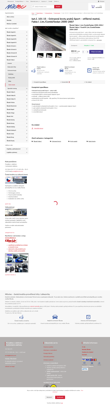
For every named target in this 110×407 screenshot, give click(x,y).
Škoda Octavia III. (12, 53)
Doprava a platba (48, 347)
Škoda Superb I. (11, 32)
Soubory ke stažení (87, 352)
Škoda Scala (10, 134)
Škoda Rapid (10, 109)
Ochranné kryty (12, 70)
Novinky (9, 20)
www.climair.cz (10, 238)
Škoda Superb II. (11, 35)
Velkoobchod (10, 1)
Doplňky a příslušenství (13, 149)
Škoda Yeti (10, 116)
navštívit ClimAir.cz (10, 275)
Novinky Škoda (86, 349)
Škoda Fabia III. (11, 95)
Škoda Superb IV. (12, 42)
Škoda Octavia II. (12, 49)
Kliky (9, 81)
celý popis (99, 40)
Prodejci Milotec (19, 1)
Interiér (10, 63)
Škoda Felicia (10, 102)
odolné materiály (35, 306)
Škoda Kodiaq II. (11, 130)
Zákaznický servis (34, 1)
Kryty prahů (11, 77)
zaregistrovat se (9, 232)
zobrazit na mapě (9, 366)
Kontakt (50, 1)
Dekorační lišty (12, 67)
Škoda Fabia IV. (11, 99)
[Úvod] (17, 6)
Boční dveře (12, 85)
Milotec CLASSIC (12, 24)
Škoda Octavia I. (11, 46)
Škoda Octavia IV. (12, 56)
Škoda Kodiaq (11, 127)
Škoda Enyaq (10, 141)
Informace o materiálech (50, 350)
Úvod (33, 13)
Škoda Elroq (10, 137)
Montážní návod (38, 128)
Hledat (58, 7)
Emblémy (10, 74)
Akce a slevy (10, 17)
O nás (27, 1)
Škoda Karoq (10, 123)
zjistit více (8, 204)
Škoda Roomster (12, 106)
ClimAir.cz (56, 1)
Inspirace (43, 1)
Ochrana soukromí (48, 360)
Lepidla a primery (12, 152)
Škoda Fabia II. (11, 92)
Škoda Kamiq (10, 120)
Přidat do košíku (96, 52)
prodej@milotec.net (17, 171)
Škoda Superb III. (12, 39)
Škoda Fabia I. (11, 60)
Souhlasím (60, 397)
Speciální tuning (12, 88)
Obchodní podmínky (48, 356)
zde (62, 403)
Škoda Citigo (10, 113)
